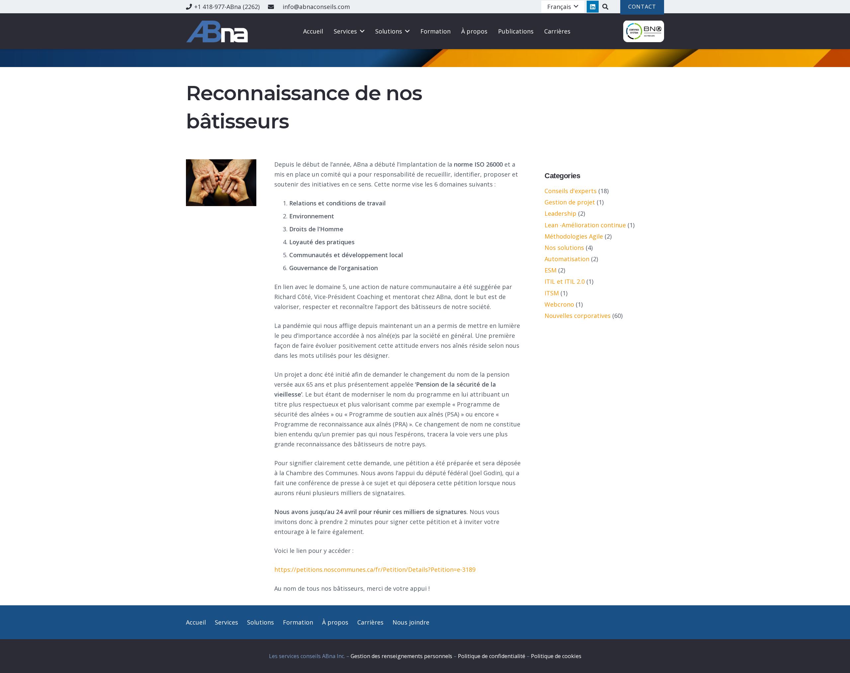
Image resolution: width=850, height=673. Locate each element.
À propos (335, 622)
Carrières (370, 622)
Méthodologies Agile (574, 236)
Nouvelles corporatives (578, 316)
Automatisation (567, 259)
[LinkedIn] (593, 7)
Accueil (196, 622)
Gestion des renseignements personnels (401, 656)
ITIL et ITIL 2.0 (565, 281)
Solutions (260, 622)
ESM (550, 270)
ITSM (552, 293)
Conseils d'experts (571, 191)
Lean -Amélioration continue (585, 225)
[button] (562, 7)
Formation (298, 622)
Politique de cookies (556, 656)
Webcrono (559, 304)
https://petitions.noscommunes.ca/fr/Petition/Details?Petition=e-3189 (374, 569)
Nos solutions (564, 248)
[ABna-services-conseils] (218, 31)
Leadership (560, 213)
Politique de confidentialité (491, 656)
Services (226, 622)
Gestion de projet (570, 202)
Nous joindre (410, 622)
